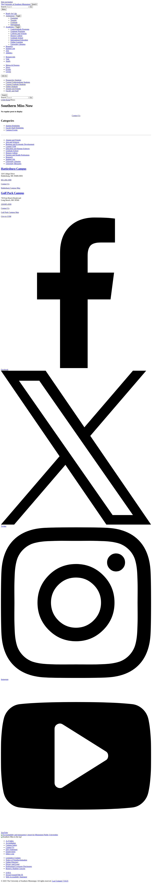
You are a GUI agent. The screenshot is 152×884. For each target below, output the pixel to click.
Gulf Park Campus (12, 193)
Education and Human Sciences (18, 149)
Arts (7, 51)
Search (4, 95)
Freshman (14, 18)
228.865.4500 (6, 204)
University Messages (13, 164)
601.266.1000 (6, 180)
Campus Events (11, 130)
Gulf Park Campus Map (10, 212)
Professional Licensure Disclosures (19, 866)
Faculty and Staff (12, 91)
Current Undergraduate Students (18, 82)
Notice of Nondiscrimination (16, 860)
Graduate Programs (17, 31)
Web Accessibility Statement (16, 877)
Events (8, 69)
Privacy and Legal (12, 864)
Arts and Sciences (12, 142)
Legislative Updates (13, 858)
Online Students (12, 87)
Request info (10, 57)
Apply (8, 61)
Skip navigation (7, 2)
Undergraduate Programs (19, 29)
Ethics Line (10, 854)
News (8, 67)
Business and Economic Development (20, 144)
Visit (7, 59)
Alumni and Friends (13, 89)
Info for (4, 76)
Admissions (10, 16)
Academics (10, 27)
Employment (10, 852)
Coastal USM (11, 146)
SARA (8, 873)
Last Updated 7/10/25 (60, 881)
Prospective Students (13, 80)
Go (31, 7)
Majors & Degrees (12, 65)
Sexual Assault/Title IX (14, 875)
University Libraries (17, 44)
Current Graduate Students (16, 84)
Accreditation (11, 843)
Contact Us (76, 116)
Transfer (13, 20)
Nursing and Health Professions (17, 155)
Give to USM (6, 216)
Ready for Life (11, 14)
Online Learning (16, 42)
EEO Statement (11, 850)
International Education (19, 40)
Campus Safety (11, 845)
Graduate (13, 22)
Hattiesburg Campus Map (10, 188)
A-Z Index (10, 841)
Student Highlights (13, 126)
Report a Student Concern (15, 869)
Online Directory (12, 862)
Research (9, 46)
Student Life (10, 49)
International (15, 25)
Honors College (16, 36)
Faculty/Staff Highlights (15, 128)
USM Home (5, 100)
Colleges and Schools (18, 34)
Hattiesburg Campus (13, 168)
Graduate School (16, 38)
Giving (8, 72)
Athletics (9, 53)
